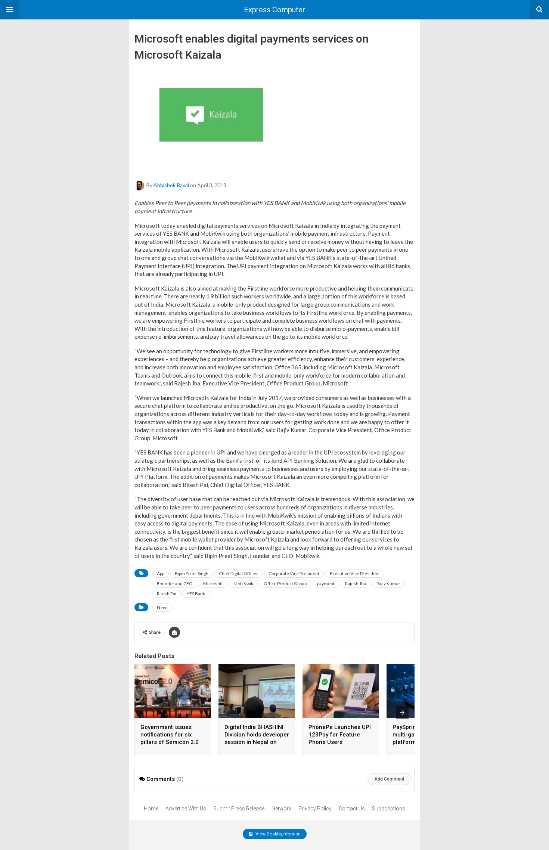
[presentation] (402, 712)
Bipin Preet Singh (191, 573)
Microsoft (213, 583)
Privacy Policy (315, 809)
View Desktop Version (277, 834)
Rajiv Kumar (388, 583)
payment (326, 583)
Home (151, 809)
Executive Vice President (355, 573)
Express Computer (274, 9)
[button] (9, 9)
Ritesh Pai (166, 593)
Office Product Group (285, 583)
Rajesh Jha (355, 583)
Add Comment (389, 779)
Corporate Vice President (294, 573)
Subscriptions (388, 809)
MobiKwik (243, 583)
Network (281, 809)
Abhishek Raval (171, 185)
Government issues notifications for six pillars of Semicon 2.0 (169, 734)
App (160, 573)
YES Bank (196, 593)
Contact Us (352, 809)
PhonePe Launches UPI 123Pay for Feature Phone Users (339, 734)
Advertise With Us (185, 809)
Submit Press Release (238, 809)
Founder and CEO (175, 583)
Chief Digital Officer (238, 573)
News (162, 607)
